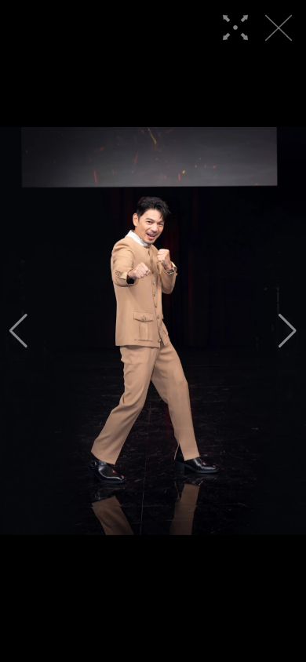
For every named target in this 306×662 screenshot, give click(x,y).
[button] (18, 331)
